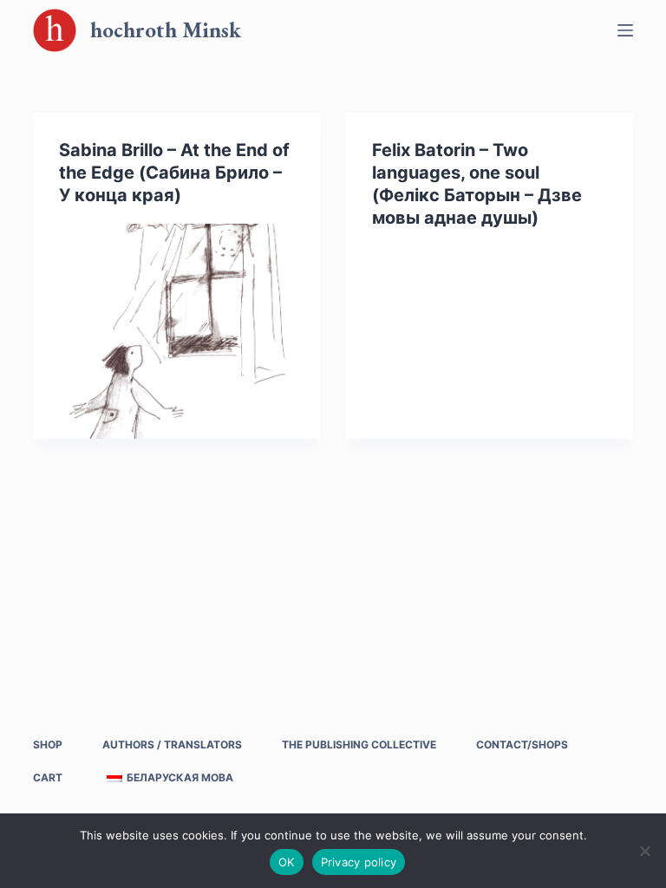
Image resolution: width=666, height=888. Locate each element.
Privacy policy (359, 862)
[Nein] (644, 850)
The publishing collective (359, 744)
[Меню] (625, 30)
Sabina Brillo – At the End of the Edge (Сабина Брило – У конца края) (174, 173)
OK (286, 862)
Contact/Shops (522, 744)
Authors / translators (172, 744)
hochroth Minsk (165, 29)
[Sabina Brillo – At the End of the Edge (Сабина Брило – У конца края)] (176, 331)
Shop (47, 744)
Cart (47, 777)
